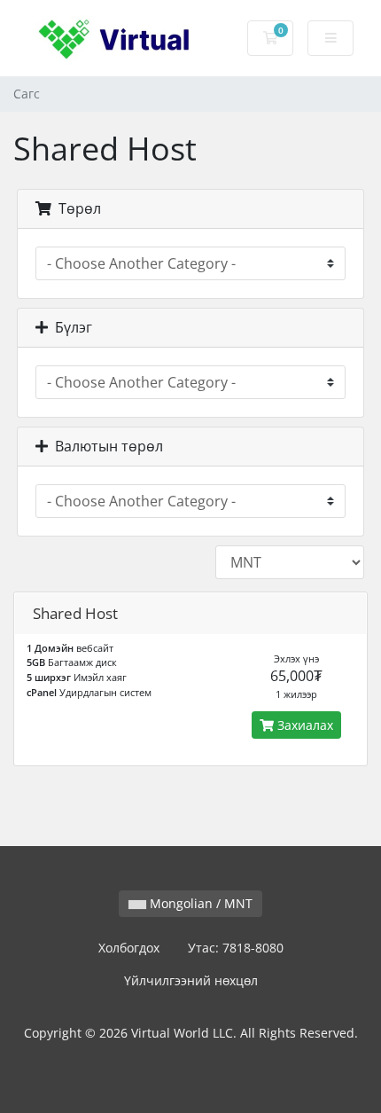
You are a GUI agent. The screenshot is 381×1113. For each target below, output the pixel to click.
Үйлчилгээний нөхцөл (191, 980)
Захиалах (303, 725)
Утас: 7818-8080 (236, 947)
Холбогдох (128, 947)
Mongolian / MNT (199, 903)
